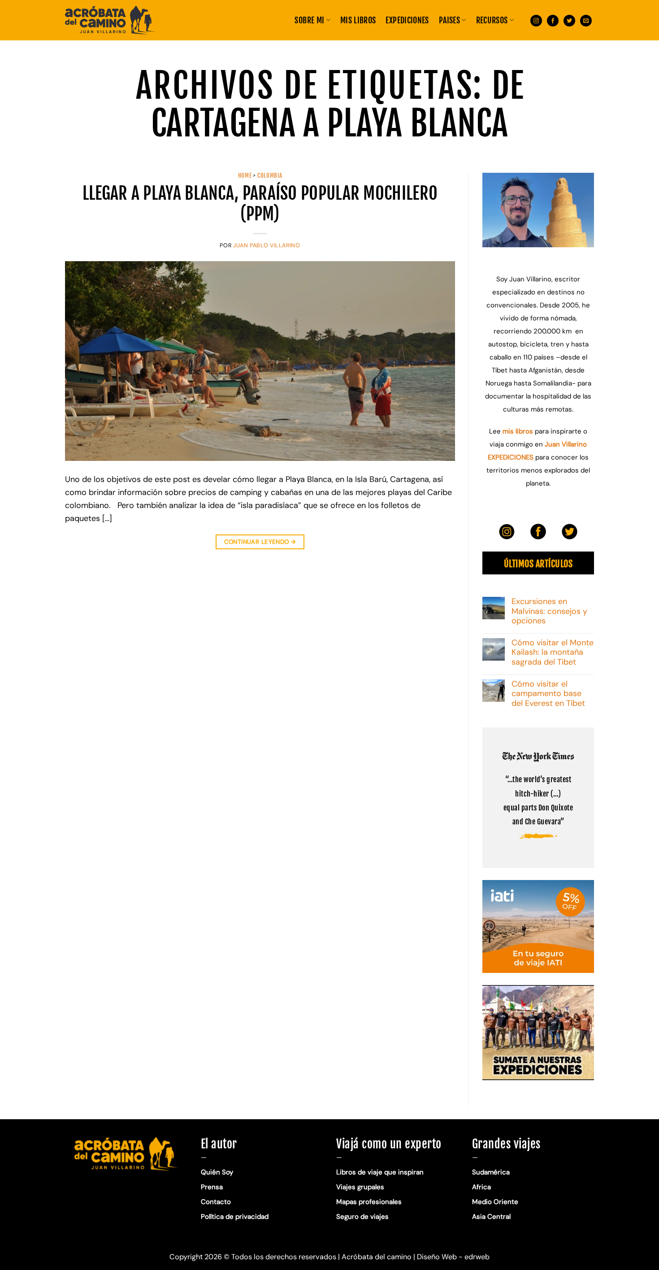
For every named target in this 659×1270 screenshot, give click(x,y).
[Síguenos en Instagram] (536, 19)
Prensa (212, 1186)
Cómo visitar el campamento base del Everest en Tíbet (548, 694)
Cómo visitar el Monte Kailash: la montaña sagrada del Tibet (553, 652)
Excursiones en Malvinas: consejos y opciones (549, 611)
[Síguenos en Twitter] (569, 20)
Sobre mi (309, 20)
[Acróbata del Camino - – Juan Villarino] (110, 20)
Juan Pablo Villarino (266, 245)
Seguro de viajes (362, 1216)
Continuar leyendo (260, 542)
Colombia (269, 175)
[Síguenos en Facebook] (553, 20)
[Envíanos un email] (586, 20)
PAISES (449, 20)
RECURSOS (492, 20)
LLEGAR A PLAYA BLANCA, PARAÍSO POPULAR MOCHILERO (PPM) (260, 203)
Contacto (216, 1201)
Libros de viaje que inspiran (380, 1172)
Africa (481, 1186)
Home (245, 175)
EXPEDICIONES (407, 20)
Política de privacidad (235, 1216)
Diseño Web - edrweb (453, 1256)
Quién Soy (217, 1172)
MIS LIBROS (358, 20)
